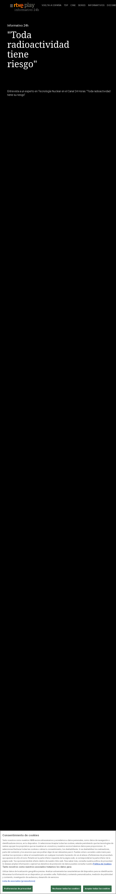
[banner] (27, 5)
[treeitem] (51, 5)
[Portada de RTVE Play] (24, 5)
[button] (10, 5)
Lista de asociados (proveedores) (18, 881)
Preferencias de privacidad (17, 888)
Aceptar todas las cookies (97, 888)
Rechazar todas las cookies (65, 888)
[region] (58, 862)
